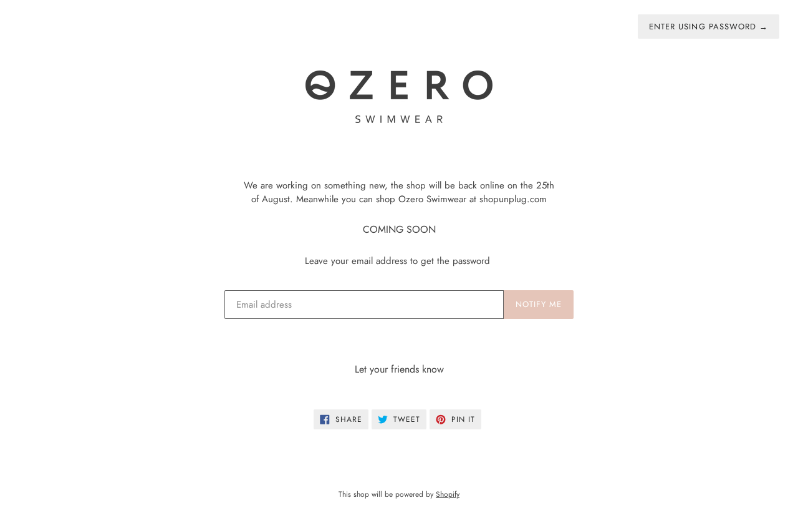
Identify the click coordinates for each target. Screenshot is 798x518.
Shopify (447, 494)
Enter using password (708, 26)
